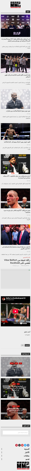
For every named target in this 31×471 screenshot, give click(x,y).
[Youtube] (22, 445)
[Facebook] (28, 445)
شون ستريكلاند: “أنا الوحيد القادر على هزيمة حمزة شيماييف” (15, 409)
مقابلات (26, 456)
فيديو (24, 257)
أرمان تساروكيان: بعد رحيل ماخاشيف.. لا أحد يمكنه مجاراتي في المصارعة (15, 388)
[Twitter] (25, 445)
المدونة (26, 449)
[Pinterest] (16, 445)
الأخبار (16, 363)
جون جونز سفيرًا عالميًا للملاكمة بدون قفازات (15, 366)
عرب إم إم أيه (16, 265)
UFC (29, 257)
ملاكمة (12, 363)
